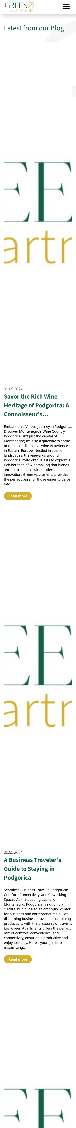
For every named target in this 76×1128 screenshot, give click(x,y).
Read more (17, 496)
